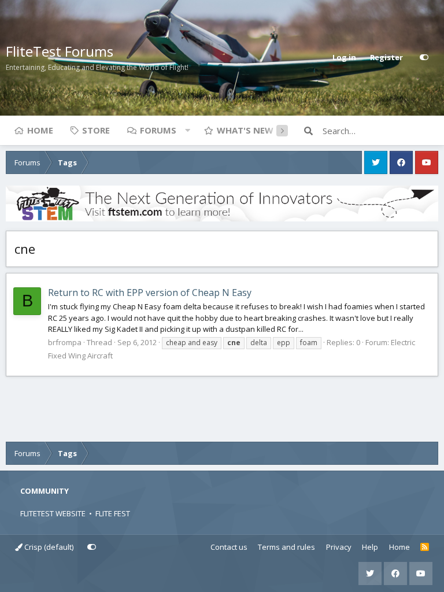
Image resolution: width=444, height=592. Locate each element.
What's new (245, 130)
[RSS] (424, 547)
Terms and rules (286, 547)
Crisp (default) (48, 547)
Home (40, 130)
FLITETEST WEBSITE (53, 513)
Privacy (339, 547)
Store (96, 130)
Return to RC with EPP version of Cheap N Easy (149, 292)
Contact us (228, 547)
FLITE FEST (112, 513)
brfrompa (65, 342)
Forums (158, 130)
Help (370, 547)
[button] (187, 130)
